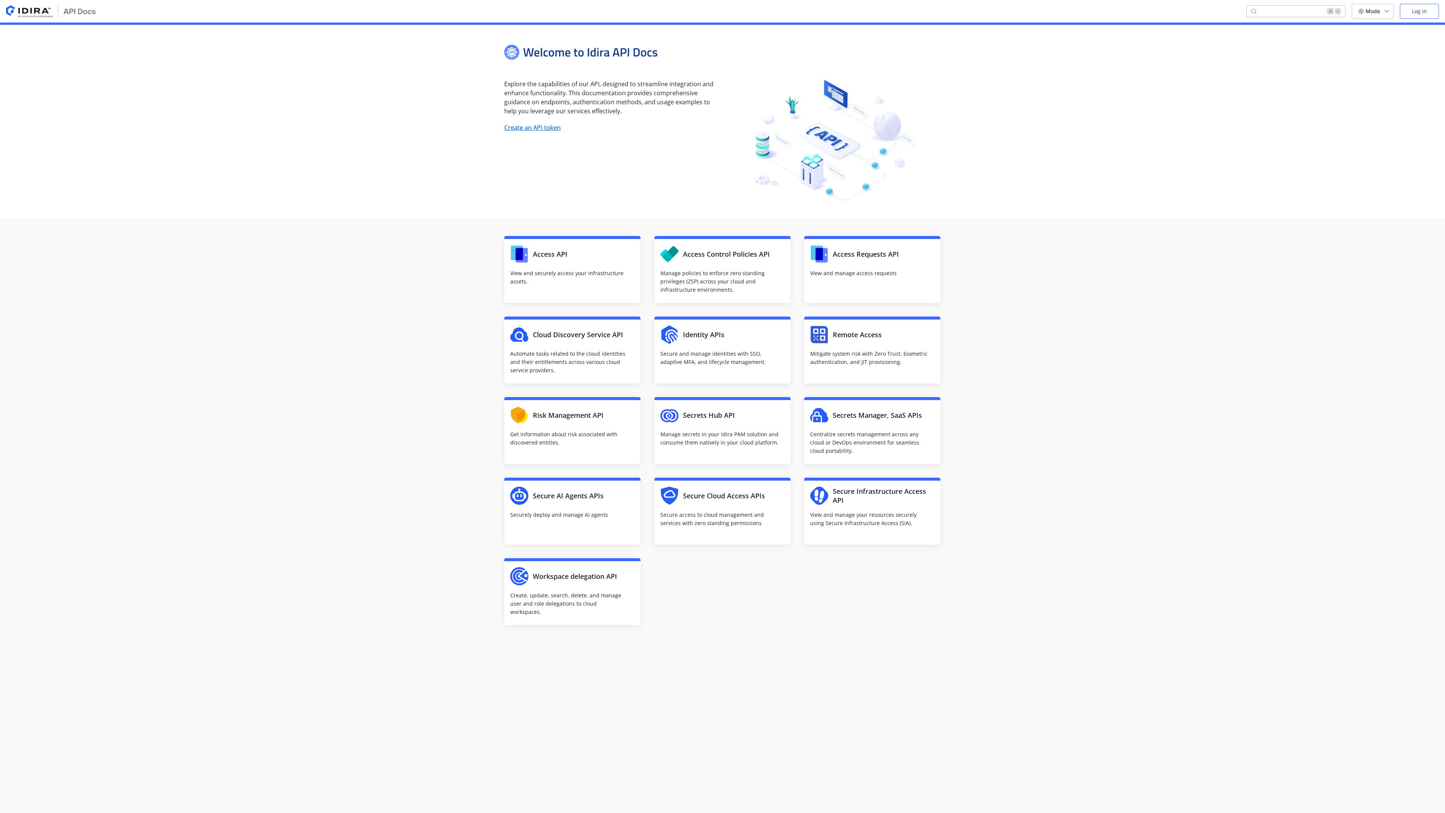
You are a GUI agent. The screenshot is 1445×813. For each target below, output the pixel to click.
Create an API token (532, 127)
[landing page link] (51, 11)
